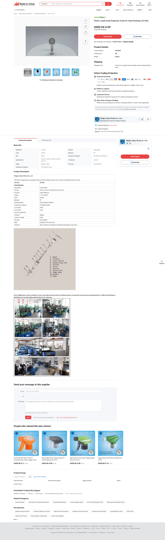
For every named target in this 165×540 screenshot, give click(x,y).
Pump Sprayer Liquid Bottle (39, 516)
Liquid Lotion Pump (21, 516)
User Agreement (93, 532)
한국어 (98, 528)
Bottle (118, 480)
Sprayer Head (51, 13)
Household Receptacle (40, 13)
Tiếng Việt (126, 528)
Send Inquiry (108, 36)
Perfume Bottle (18, 480)
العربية (92, 528)
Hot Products (35, 526)
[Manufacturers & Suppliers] (24, 4)
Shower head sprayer (54, 480)
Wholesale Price (85, 526)
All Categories (20, 10)
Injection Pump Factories (61, 511)
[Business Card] (148, 148)
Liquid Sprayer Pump (116, 511)
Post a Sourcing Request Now (67, 417)
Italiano (73, 528)
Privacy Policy (110, 532)
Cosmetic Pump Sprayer (99, 511)
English (38, 528)
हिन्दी (108, 528)
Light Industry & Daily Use (25, 13)
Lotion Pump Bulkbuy (57, 516)
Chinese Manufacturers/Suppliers (59, 526)
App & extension (128, 10)
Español (44, 528)
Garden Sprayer (20, 502)
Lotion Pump (17, 484)
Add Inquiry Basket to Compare (52, 80)
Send (28, 417)
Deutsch (79, 528)
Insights (131, 526)
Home (15, 13)
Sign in (149, 5)
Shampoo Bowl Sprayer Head (115, 502)
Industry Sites (94, 526)
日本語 (103, 528)
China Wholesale (74, 526)
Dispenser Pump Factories (80, 511)
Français (57, 528)
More (15, 519)
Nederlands (86, 528)
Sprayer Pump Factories (22, 511)
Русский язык (65, 528)
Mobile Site (124, 526)
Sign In (97, 131)
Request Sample (128, 42)
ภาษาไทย (113, 528)
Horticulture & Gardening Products (39, 502)
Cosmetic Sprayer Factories (42, 511)
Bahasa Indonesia (135, 528)
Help (117, 10)
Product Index (115, 526)
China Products (45, 526)
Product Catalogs (40, 477)
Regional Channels (105, 526)
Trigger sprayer (86, 480)
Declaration (102, 532)
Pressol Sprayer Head (76, 502)
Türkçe (119, 528)
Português (50, 528)
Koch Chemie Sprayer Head (95, 502)
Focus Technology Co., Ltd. (70, 532)
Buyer (107, 10)
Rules (150, 10)
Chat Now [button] (138, 36)
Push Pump (130, 511)
